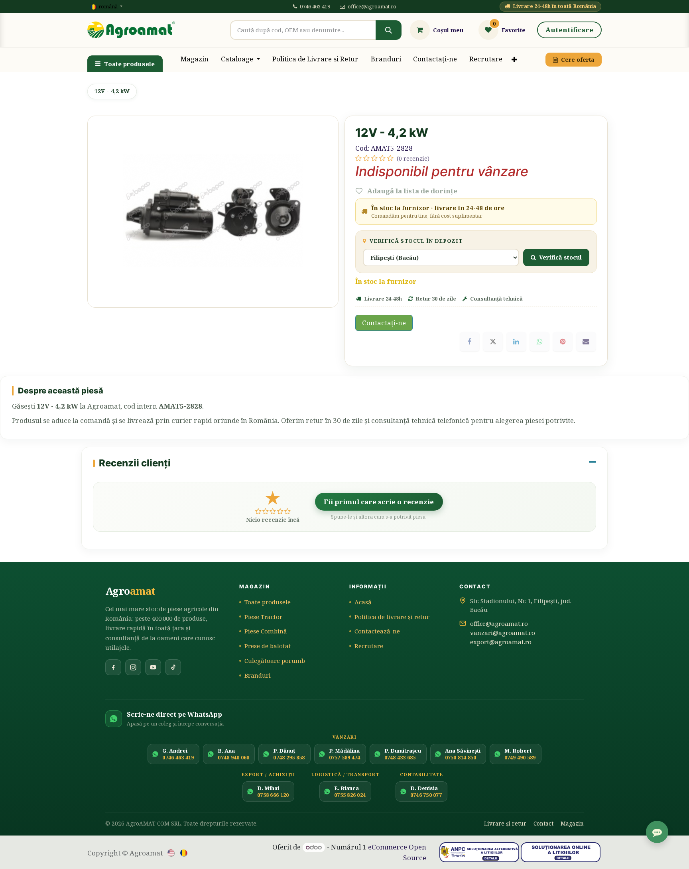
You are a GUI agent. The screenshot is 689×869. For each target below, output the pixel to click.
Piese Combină (265, 631)
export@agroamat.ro (501, 642)
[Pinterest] (562, 341)
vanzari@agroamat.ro (502, 633)
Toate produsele (129, 64)
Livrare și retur (505, 823)
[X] (492, 341)
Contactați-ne (384, 322)
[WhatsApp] (539, 341)
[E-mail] (586, 341)
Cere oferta (578, 59)
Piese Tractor (263, 617)
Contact (543, 823)
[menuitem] (195, 60)
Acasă (363, 602)
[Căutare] (388, 30)
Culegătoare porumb (274, 661)
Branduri (257, 675)
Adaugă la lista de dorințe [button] (411, 190)
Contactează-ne (377, 631)
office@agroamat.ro (372, 6)
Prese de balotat (267, 646)
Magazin (572, 823)
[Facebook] (469, 341)
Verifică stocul (560, 257)
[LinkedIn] (516, 341)
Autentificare (569, 29)
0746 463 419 (315, 6)
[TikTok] (173, 667)
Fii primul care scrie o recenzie (379, 501)
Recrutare (368, 646)
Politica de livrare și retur (391, 617)
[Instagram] (133, 667)
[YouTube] (153, 667)
